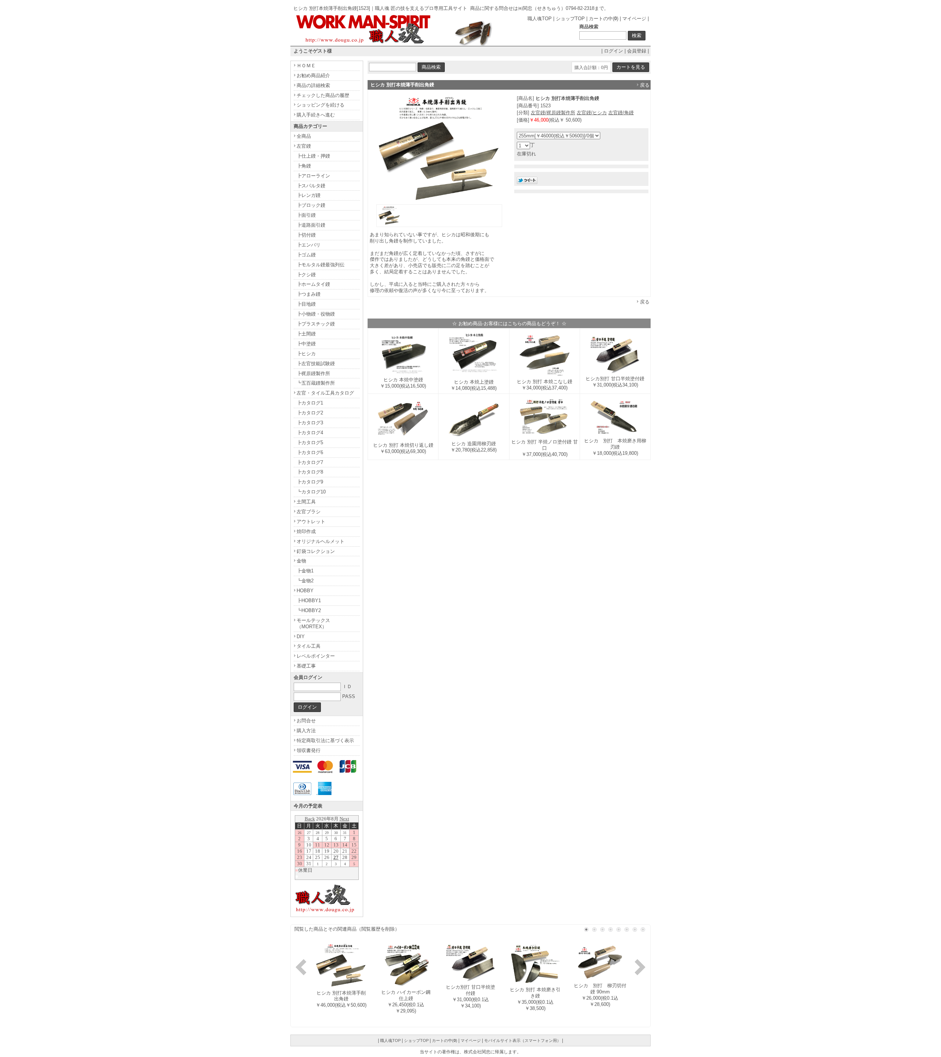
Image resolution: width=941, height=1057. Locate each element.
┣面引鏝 (306, 215)
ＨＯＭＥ (306, 65)
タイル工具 (309, 646)
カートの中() (603, 18)
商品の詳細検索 (313, 85)
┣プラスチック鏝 (316, 324)
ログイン (613, 51)
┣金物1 (305, 571)
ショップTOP (570, 18)
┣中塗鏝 (306, 343)
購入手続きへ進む (316, 115)
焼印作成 (306, 531)
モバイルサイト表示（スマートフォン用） (522, 1040)
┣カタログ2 (310, 413)
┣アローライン (313, 176)
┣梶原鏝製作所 (313, 373)
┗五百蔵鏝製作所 (316, 383)
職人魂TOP (539, 18)
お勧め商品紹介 (313, 75)
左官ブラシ (309, 511)
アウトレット (311, 521)
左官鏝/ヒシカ (592, 112)
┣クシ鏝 (306, 274)
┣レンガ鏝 (309, 195)
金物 (301, 561)
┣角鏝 (304, 166)
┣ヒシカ (306, 353)
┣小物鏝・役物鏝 (316, 314)
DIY (301, 636)
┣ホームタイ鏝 (313, 284)
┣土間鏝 (306, 334)
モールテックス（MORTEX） (313, 623)
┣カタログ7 (310, 462)
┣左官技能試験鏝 (316, 363)
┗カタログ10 (311, 492)
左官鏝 (304, 146)
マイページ (634, 18)
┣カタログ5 (310, 442)
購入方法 (306, 730)
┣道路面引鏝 (311, 225)
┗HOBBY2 (309, 610)
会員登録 (636, 51)
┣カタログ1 (310, 403)
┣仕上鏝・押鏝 (313, 156)
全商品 (304, 136)
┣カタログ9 (310, 482)
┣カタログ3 (310, 422)
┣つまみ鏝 (309, 294)
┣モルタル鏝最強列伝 (320, 264)
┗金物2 (305, 580)
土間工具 (306, 501)
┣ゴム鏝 (306, 255)
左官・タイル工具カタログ (325, 393)
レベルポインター (316, 656)
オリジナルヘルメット (320, 541)
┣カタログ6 (310, 452)
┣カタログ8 (310, 472)
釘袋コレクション (316, 551)
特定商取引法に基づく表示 (325, 740)
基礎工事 (306, 666)
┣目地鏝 (306, 304)
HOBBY (305, 590)
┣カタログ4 (310, 432)
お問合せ (306, 720)
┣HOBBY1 (309, 600)
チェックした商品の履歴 (323, 95)
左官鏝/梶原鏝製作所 (553, 112)
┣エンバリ (309, 245)
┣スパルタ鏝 (311, 185)
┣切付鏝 (306, 235)
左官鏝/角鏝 (621, 112)
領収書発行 (309, 750)
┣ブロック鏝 (311, 205)
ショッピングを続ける (320, 105)
